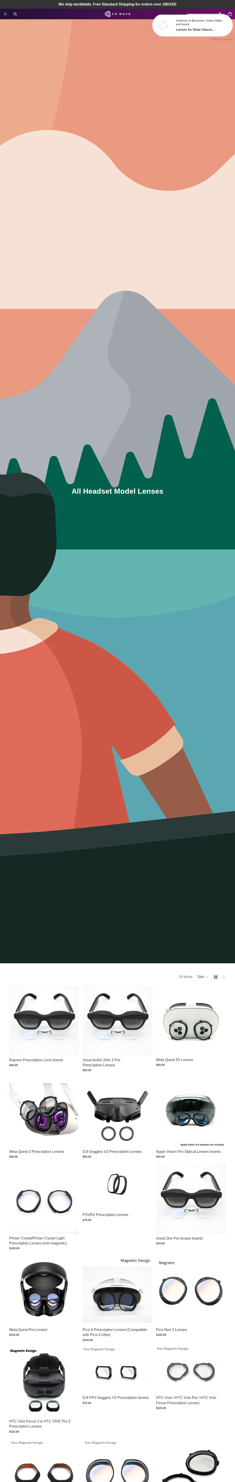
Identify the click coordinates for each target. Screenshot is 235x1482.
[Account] (220, 14)
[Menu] (5, 14)
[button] (202, 977)
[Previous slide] (16, 1021)
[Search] (15, 14)
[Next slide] (72, 1021)
